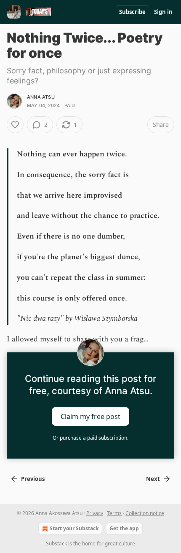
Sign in (163, 12)
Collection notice (144, 513)
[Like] (15, 124)
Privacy (94, 513)
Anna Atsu (41, 97)
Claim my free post (90, 416)
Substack (56, 543)
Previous (33, 479)
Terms (114, 513)
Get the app (124, 528)
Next (153, 479)
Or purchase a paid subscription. (90, 437)
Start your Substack (74, 528)
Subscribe (132, 12)
